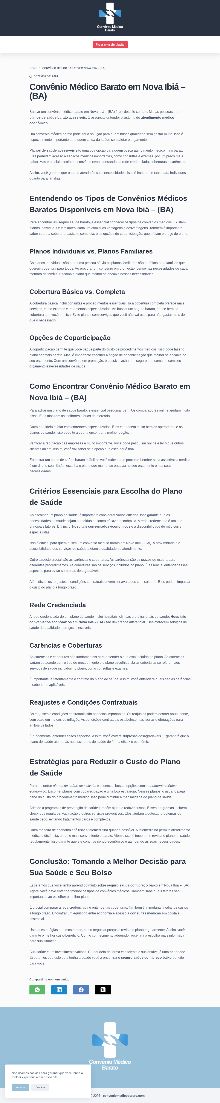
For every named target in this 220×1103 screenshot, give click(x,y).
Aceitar (20, 1087)
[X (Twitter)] (103, 989)
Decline (40, 1087)
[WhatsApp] (37, 989)
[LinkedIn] (59, 989)
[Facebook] (81, 989)
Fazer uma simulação (110, 44)
